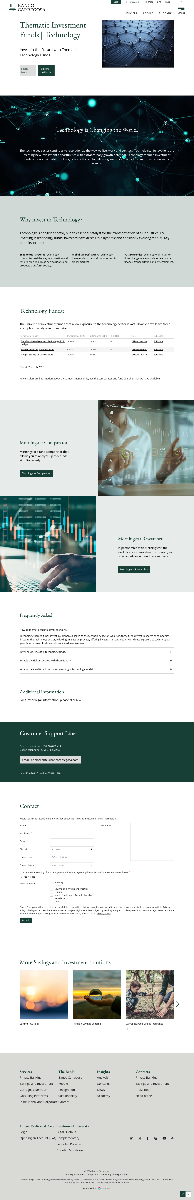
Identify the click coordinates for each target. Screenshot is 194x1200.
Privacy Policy (103, 913)
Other (57, 901)
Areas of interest (28, 883)
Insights (103, 1071)
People (148, 13)
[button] (97, 630)
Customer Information (74, 1125)
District (24, 849)
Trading (58, 891)
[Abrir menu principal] (181, 9)
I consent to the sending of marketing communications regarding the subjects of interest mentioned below (75, 872)
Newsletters (61, 898)
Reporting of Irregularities (114, 1174)
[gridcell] (43, 343)
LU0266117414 (139, 354)
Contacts (148, 2)
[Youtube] (164, 1138)
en (183, 2)
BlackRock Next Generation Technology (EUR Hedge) (43, 343)
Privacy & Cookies (75, 1174)
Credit (58, 885)
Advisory (59, 882)
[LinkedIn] (132, 1138)
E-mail (24, 841)
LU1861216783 (139, 341)
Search (168, 2)
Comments (106, 825)
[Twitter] (140, 1138)
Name (24, 825)
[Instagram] (156, 1138)
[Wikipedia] (172, 1138)
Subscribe (158, 341)
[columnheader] (43, 336)
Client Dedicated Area (37, 1125)
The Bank (165, 13)
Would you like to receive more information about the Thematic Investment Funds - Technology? (68, 818)
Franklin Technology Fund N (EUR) (37, 349)
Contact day (26, 857)
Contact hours (27, 865)
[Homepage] (27, 7)
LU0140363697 (139, 349)
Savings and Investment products (72, 888)
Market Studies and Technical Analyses (74, 895)
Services (131, 13)
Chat (159, 2)
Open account (132, 2)
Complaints (92, 1174)
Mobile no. (26, 833)
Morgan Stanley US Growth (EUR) (37, 354)
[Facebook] (148, 1138)
